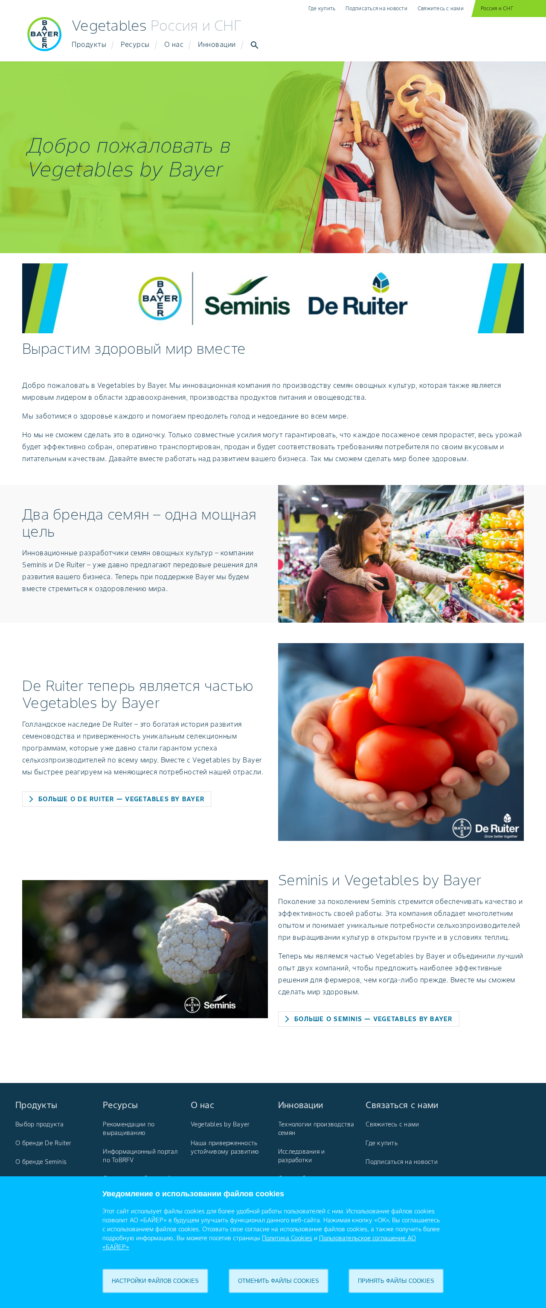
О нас (174, 44)
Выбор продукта (39, 1124)
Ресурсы (135, 44)
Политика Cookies (287, 1238)
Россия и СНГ (497, 8)
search (255, 45)
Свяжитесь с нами (441, 8)
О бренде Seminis (41, 1162)
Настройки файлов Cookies (155, 1281)
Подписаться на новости (376, 8)
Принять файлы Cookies (396, 1281)
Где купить (322, 8)
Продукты (89, 44)
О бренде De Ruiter (43, 1143)
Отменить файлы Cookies (278, 1281)
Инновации (217, 44)
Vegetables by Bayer (220, 1124)
